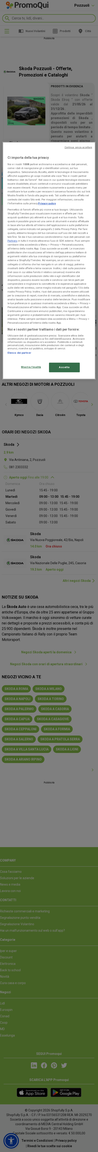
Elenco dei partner (19, 352)
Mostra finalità (31, 367)
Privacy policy (47, 203)
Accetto (64, 367)
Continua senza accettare (78, 147)
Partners (12, 240)
